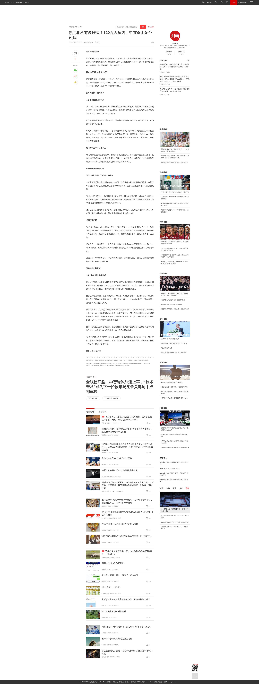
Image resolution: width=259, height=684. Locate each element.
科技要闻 (163, 363)
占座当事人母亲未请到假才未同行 (117, 458)
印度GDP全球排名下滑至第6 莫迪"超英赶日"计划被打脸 (127, 536)
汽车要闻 (163, 408)
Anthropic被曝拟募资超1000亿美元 (172, 382)
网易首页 (6, 2)
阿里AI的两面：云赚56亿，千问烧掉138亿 (174, 387)
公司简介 (109, 682)
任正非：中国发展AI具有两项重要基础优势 (174, 398)
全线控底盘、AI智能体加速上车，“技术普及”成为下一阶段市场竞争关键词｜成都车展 (119, 387)
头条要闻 (163, 172)
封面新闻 (90, 42)
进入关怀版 (26, 2)
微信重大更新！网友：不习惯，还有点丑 (120, 575)
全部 (188, 60)
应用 (12, 2)
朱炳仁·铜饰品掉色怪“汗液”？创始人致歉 (120, 524)
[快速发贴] (75, 53)
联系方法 (115, 682)
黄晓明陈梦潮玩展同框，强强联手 (171, 304)
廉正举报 (157, 682)
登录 (234, 2)
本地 (168, 488)
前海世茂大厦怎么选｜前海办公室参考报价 (174, 162)
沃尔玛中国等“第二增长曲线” (170, 339)
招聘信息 (121, 682)
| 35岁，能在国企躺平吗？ (170, 468)
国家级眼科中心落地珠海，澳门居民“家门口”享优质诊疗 (127, 627)
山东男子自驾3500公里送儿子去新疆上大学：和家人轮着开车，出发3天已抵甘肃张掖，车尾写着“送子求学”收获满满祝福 (127, 447)
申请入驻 (150, 27)
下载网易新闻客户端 (111, 398)
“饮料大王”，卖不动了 (111, 587)
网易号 (77, 27)
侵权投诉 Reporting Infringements (170, 682)
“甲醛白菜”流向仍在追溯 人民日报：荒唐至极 (175, 192)
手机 (187, 488)
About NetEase (101, 682)
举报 (152, 42)
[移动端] (203, 2)
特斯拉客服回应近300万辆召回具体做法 (119, 470)
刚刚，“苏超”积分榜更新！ (113, 563)
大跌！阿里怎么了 (166, 348)
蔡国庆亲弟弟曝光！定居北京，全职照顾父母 (175, 309)
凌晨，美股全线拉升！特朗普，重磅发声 (173, 352)
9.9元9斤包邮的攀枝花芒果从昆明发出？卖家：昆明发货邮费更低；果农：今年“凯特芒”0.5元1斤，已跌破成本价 (174, 79)
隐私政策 (133, 682)
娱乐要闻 (163, 273)
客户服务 (127, 682)
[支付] (222, 2)
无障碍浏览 (19, 2)
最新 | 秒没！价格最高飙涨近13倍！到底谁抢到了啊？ (126, 599)
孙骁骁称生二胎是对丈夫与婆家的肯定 (173, 300)
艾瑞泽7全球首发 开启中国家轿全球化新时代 (175, 447)
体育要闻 (163, 222)
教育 (174, 488)
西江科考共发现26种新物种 (114, 611)
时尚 (161, 488)
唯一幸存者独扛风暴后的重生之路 (117, 639)
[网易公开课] (209, 2)
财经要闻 (163, 319)
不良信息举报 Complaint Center (145, 682)
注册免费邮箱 (242, 2)
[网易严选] (216, 2)
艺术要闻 (163, 129)
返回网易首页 (93, 398)
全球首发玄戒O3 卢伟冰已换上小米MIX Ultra (175, 522)
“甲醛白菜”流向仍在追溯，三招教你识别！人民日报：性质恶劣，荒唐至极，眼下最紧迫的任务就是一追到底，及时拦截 (128, 485)
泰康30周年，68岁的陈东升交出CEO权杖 (174, 343)
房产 (181, 488)
